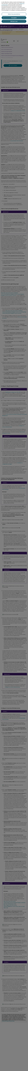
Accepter (14, 17)
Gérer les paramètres (14, 14)
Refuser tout (13, 21)
